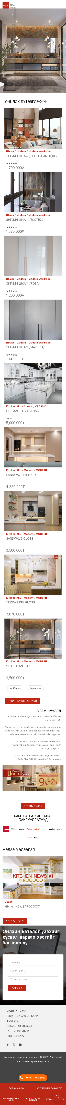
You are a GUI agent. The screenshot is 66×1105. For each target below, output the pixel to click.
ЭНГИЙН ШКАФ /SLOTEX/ (24, 221)
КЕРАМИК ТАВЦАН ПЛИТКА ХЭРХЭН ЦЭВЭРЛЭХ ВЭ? (31, 910)
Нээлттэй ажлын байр (22, 1017)
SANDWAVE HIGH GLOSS (23, 477)
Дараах (35, 690)
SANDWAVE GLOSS (19, 540)
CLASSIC (40, 408)
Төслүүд (13, 1022)
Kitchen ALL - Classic (19, 408)
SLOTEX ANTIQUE (19, 668)
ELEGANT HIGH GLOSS (22, 413)
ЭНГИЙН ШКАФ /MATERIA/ (25, 349)
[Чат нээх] (57, 1096)
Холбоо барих (16, 1037)
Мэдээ (8, 903)
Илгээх (17, 989)
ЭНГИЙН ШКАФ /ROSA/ (23, 285)
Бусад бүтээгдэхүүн (22, 702)
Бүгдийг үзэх (33, 808)
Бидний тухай (16, 1012)
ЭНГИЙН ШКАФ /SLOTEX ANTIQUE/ (31, 158)
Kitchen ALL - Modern (19, 472)
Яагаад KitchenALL (19, 1027)
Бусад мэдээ (15, 922)
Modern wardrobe (39, 153)
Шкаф (10, 153)
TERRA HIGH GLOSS (20, 604)
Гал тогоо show (18, 1032)
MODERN (41, 472)
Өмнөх (15, 690)
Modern (21, 153)
